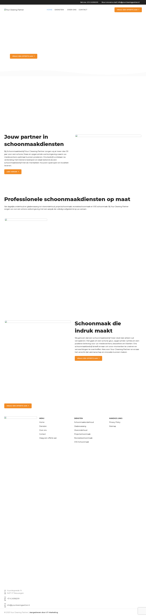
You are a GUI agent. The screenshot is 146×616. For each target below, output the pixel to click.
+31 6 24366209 (92, 2)
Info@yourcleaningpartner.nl (129, 2)
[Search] (111, 9)
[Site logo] (14, 10)
